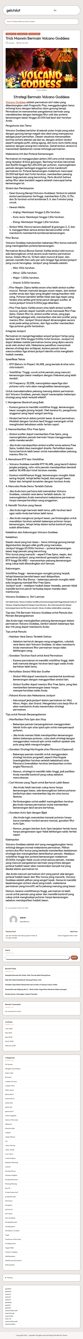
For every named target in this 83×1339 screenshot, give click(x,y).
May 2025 (8, 1033)
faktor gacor (9, 1090)
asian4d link (9, 1316)
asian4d (8, 1294)
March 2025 (9, 1041)
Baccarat (8, 1077)
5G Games (9, 1064)
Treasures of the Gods (13, 1239)
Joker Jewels (9, 1150)
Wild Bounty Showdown (13, 1261)
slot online (8, 1214)
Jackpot (8, 1133)
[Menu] (55, 10)
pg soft (7, 1188)
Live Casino (9, 1154)
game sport (9, 1111)
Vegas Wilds (9, 1248)
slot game (8, 1205)
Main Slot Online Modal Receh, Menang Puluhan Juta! (23, 980)
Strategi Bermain (11, 1222)
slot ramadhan (10, 1218)
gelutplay (8, 1302)
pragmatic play (11, 34)
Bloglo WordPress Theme (58, 1335)
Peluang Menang (11, 1184)
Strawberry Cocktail (12, 1231)
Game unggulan (10, 1116)
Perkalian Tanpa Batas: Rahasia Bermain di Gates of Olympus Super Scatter (31, 985)
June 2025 (9, 1029)
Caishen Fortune (11, 1081)
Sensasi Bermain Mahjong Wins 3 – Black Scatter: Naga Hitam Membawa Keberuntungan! (36, 989)
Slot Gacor (9, 1201)
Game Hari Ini (9, 1099)
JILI (6, 1141)
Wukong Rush (10, 1265)
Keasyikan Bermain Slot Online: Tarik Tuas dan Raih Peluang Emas (27, 975)
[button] (24, 922)
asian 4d (8, 1319)
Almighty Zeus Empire (13, 1069)
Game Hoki (9, 1103)
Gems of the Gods (11, 1120)
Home (9, 21)
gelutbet (8, 1289)
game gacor (9, 1094)
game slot (8, 1107)
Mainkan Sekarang (11, 1162)
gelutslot (13, 10)
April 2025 (8, 1037)
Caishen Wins (10, 1086)
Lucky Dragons (10, 1158)
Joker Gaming (10, 1145)
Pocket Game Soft (11, 1192)
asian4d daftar (10, 1324)
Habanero (8, 1124)
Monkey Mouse (10, 1171)
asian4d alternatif (11, 1311)
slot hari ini (9, 1209)
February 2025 (10, 1046)
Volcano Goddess (34, 34)
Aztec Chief (9, 1073)
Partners (10, 1278)
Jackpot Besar (10, 1137)
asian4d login (9, 1313)
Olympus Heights (11, 1175)
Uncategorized (10, 1243)
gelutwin (8, 1308)
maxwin (8, 1167)
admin (23, 917)
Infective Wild (9, 1128)
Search (7, 950)
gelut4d (8, 1305)
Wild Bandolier (10, 1256)
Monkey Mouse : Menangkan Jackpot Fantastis (21, 994)
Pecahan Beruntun (11, 1180)
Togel (7, 1235)
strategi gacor (22, 34)
